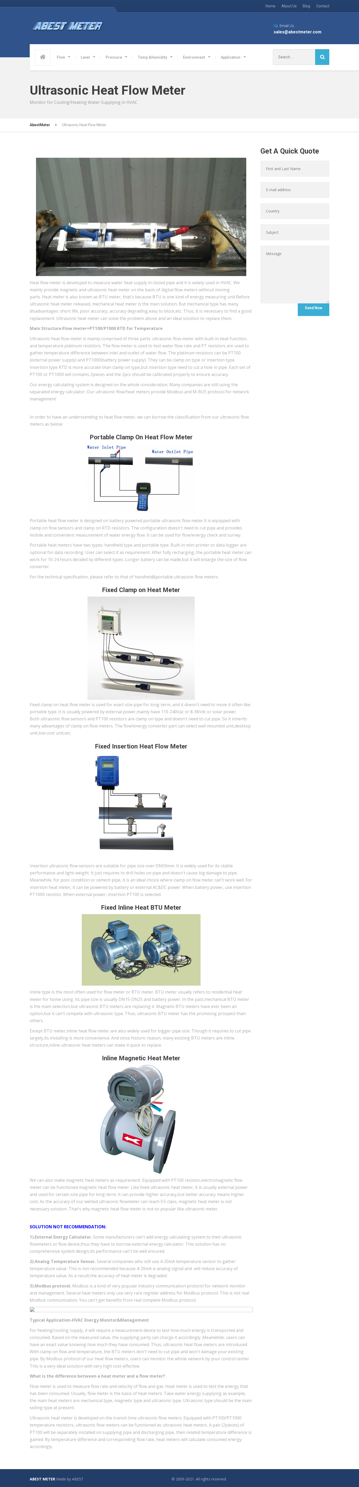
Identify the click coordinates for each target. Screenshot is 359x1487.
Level (85, 57)
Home (270, 6)
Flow (61, 57)
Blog (306, 6)
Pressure (114, 57)
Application (230, 57)
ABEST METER (42, 1478)
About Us (289, 6)
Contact (322, 6)
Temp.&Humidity (152, 57)
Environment (194, 57)
